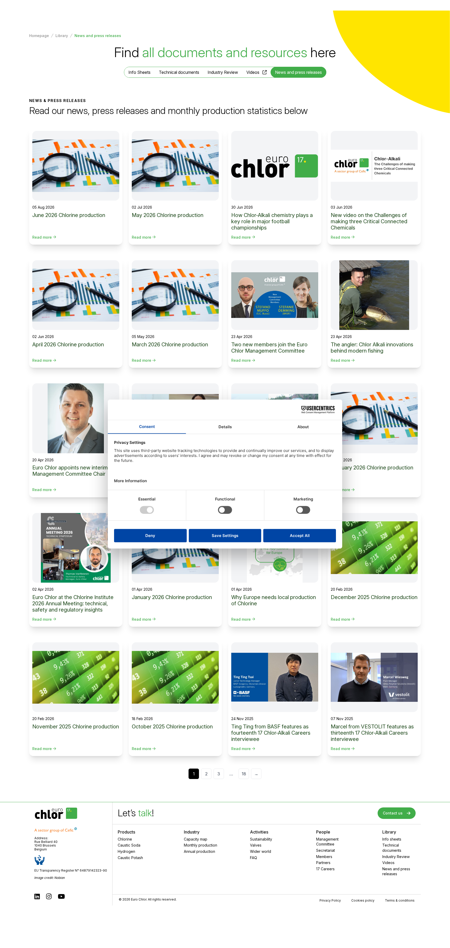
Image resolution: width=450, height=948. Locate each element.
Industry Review (223, 72)
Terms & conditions (400, 900)
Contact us (393, 813)
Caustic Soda (129, 845)
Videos (252, 72)
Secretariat (325, 850)
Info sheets (391, 839)
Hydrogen (126, 851)
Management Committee (327, 842)
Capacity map (195, 839)
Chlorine (125, 839)
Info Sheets (139, 72)
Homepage (39, 35)
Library (61, 35)
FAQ (253, 857)
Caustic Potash (130, 857)
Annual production (199, 851)
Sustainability (261, 839)
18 (244, 773)
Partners (323, 862)
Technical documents (179, 72)
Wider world (260, 851)
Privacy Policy (330, 900)
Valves (255, 845)
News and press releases (396, 871)
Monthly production (200, 845)
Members (324, 856)
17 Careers (325, 869)
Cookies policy (362, 900)
